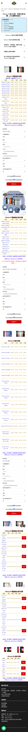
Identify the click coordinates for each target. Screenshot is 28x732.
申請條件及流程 (5, 696)
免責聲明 (3, 705)
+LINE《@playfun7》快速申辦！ (15, 125)
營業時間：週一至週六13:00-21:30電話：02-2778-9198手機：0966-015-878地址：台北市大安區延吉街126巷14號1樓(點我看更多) (11, 717)
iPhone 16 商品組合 (9, 27)
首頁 (2, 9)
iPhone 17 (6, 21)
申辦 (24, 537)
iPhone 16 (6, 25)
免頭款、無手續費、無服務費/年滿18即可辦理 (14, 123)
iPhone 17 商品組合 (9, 23)
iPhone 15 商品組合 (9, 28)
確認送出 (14, 184)
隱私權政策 (4, 707)
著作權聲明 (4, 703)
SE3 (7, 30)
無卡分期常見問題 (5, 694)
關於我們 (3, 689)
